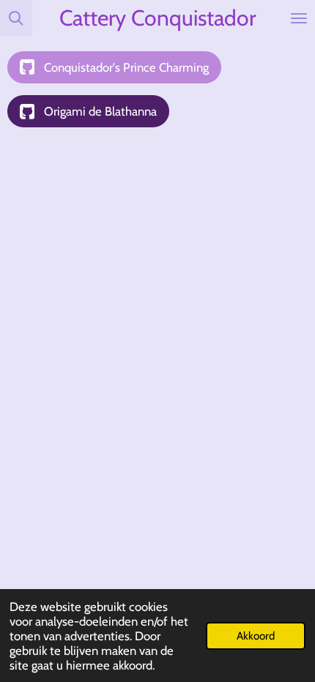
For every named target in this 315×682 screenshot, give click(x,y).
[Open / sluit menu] (299, 18)
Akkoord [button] (256, 635)
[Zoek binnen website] (16, 18)
